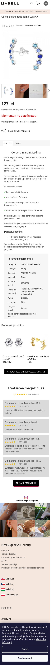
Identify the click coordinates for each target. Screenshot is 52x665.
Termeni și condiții (9, 564)
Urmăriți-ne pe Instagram (27, 501)
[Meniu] (46, 3)
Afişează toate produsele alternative (26, 372)
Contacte (5, 550)
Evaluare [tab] (17, 143)
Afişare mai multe (26, 483)
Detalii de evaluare (33, 26)
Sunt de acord (25, 658)
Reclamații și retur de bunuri (13, 557)
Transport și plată (9, 554)
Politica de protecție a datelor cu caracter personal (22, 568)
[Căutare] (31, 3)
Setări (25, 649)
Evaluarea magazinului (26, 388)
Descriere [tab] (8, 143)
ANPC (4, 561)
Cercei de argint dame (30, 264)
